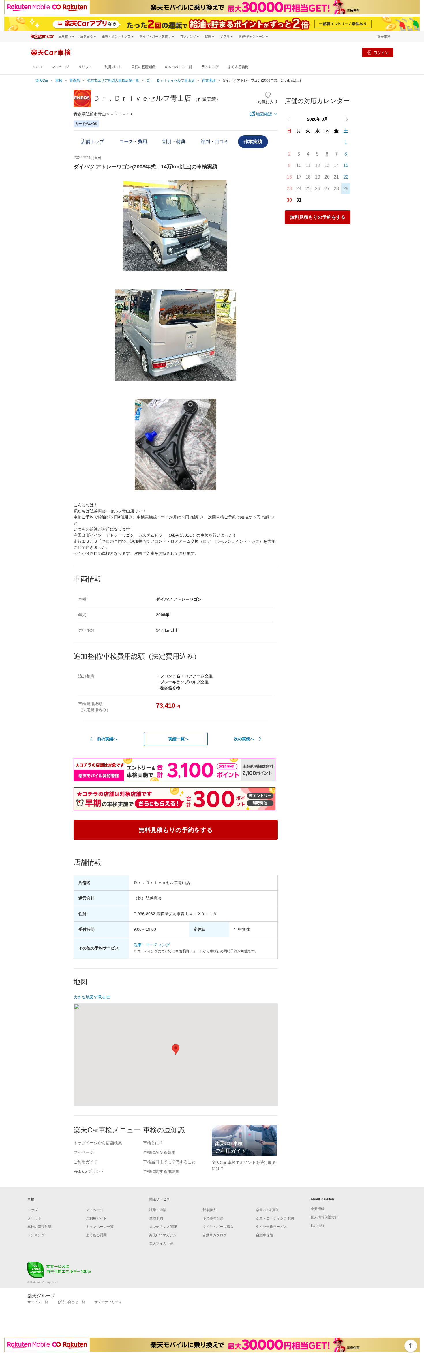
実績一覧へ (178, 739)
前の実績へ (107, 739)
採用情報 (317, 1226)
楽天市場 (384, 36)
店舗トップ (92, 141)
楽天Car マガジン (163, 1235)
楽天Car (41, 80)
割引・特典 (173, 141)
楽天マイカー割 (161, 1243)
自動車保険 (264, 1235)
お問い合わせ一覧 (71, 1302)
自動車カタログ (214, 1235)
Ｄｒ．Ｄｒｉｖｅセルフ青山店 (170, 80)
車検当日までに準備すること (169, 1162)
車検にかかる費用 (159, 1152)
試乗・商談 (157, 1210)
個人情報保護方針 (324, 1217)
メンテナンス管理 (163, 1227)
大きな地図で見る (90, 997)
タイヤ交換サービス (271, 1227)
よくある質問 (238, 67)
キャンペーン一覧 (178, 67)
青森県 (75, 80)
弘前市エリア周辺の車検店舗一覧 (113, 80)
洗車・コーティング (152, 945)
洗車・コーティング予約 (275, 1218)
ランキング (210, 67)
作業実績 (209, 80)
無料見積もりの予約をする (317, 217)
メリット (85, 67)
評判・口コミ (214, 141)
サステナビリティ (108, 1302)
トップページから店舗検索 (98, 1142)
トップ (37, 67)
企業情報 (317, 1209)
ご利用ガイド (111, 67)
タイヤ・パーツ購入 (218, 1227)
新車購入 (209, 1210)
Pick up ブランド (89, 1171)
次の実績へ (244, 739)
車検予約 (156, 1218)
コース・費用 (133, 141)
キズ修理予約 (212, 1218)
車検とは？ (153, 1142)
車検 (58, 80)
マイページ (60, 67)
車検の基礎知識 (143, 67)
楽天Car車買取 (267, 1210)
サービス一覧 (37, 1302)
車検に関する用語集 (161, 1171)
